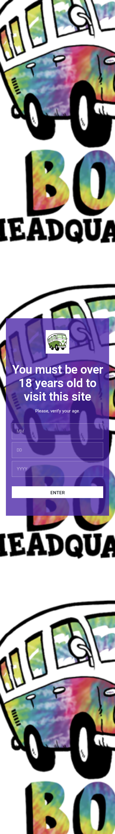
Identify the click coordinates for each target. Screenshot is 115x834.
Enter (57, 492)
